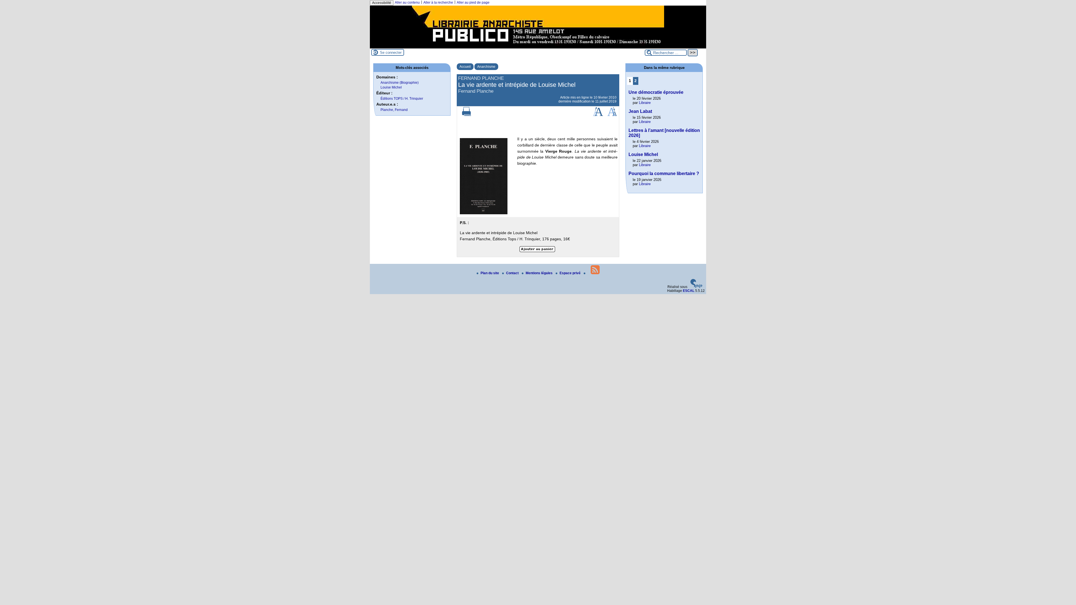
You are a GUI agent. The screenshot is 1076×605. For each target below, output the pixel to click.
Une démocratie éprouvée (656, 92)
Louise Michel (391, 87)
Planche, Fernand (394, 110)
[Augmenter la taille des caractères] (598, 115)
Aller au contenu (407, 2)
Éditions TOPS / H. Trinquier (402, 99)
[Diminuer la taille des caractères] (612, 115)
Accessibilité (381, 3)
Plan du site (490, 273)
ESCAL (688, 291)
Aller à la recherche (438, 2)
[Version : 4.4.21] (696, 287)
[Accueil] (538, 46)
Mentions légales (539, 273)
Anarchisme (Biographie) (400, 83)
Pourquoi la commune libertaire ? (664, 173)
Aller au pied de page (473, 2)
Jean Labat (640, 111)
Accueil (465, 67)
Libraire (645, 103)
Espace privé (570, 273)
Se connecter (391, 52)
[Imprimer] (466, 115)
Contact (513, 273)
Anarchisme (486, 67)
